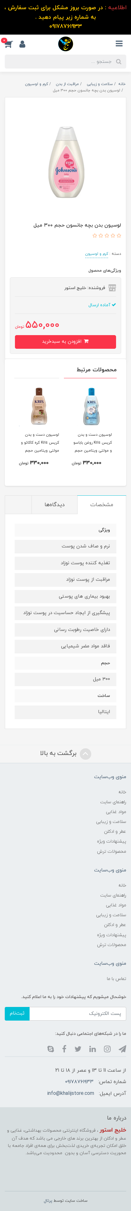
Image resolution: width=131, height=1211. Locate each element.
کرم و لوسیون (96, 253)
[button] (12, 44)
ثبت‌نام (17, 1013)
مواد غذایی (116, 812)
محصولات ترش (111, 852)
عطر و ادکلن (115, 832)
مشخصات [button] (101, 505)
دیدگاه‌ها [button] (55, 505)
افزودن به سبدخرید (62, 341)
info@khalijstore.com (70, 1093)
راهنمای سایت (113, 802)
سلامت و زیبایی (111, 822)
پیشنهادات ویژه (111, 841)
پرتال (48, 1201)
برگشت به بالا (59, 753)
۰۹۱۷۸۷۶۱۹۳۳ (79, 1081)
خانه (122, 792)
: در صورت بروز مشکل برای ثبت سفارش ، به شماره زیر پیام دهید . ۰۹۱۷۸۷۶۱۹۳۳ (65, 17)
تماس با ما (116, 979)
